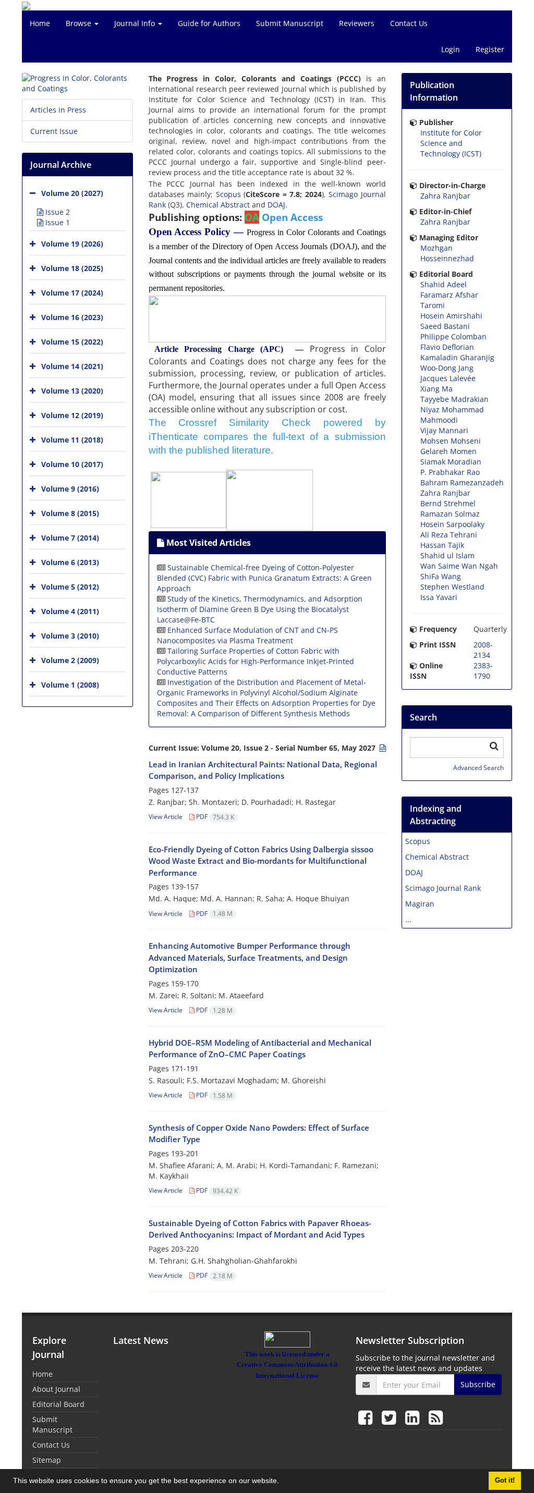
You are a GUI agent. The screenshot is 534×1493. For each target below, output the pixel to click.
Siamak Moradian (450, 462)
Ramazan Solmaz (450, 514)
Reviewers (356, 23)
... (408, 919)
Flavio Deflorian (447, 347)
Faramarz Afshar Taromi (449, 300)
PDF (214, 816)
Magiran (419, 904)
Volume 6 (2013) (70, 562)
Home (40, 23)
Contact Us (409, 23)
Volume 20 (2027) (72, 193)
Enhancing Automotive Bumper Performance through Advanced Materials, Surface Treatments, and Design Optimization (249, 957)
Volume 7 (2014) (70, 538)
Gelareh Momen (448, 451)
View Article (166, 816)
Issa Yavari (438, 597)
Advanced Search (478, 767)
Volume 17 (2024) (72, 293)
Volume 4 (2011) (70, 611)
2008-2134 (483, 650)
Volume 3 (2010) (70, 636)
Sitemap (46, 1460)
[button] (282, 1482)
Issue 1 (56, 222)
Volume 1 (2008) (70, 685)
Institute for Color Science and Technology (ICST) (451, 143)
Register (490, 49)
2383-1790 (483, 670)
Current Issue (54, 131)
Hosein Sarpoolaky (452, 524)
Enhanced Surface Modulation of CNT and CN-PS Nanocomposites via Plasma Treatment (247, 635)
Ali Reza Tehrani (448, 535)
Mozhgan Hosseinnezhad (447, 253)
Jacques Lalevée (448, 378)
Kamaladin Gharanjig (457, 357)
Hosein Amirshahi (451, 316)
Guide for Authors (209, 23)
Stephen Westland (452, 587)
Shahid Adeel (443, 284)
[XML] (382, 748)
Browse (79, 23)
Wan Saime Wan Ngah (459, 566)
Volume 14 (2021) (72, 366)
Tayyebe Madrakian (454, 399)
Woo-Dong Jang (447, 368)
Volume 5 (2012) (70, 587)
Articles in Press (58, 110)
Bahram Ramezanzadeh (462, 482)
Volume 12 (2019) (72, 415)
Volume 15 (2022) (72, 342)
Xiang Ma (436, 389)
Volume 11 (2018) (72, 440)
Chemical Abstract (218, 205)
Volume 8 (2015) (70, 513)
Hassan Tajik (442, 545)
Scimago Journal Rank (443, 888)
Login (450, 49)
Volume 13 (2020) (72, 391)
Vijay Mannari (444, 430)
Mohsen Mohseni (450, 441)
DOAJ (276, 205)
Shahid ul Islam (447, 555)
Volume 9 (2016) (70, 489)
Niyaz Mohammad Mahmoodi (452, 415)
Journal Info (135, 23)
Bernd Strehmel (448, 503)
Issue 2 (56, 212)
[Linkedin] (414, 1417)
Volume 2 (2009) (70, 660)
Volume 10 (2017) (72, 464)
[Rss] (435, 1417)
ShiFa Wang (440, 576)
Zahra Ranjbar (445, 196)
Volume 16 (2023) (72, 317)
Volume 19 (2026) (72, 244)
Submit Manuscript (289, 23)
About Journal (56, 1389)
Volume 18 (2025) (72, 268)
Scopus (228, 194)
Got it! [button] (505, 1480)
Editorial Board (58, 1404)
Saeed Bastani (445, 326)
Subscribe (477, 1384)
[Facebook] (367, 1417)
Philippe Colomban (453, 336)
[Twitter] (391, 1417)
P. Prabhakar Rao (450, 472)
